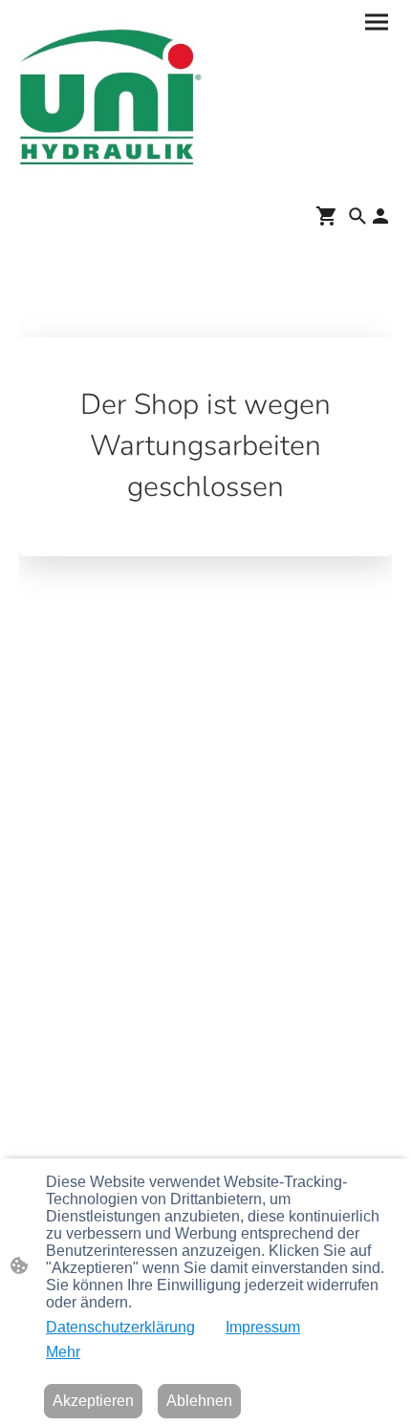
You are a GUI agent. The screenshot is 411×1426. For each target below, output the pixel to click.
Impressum (263, 1327)
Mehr (63, 1352)
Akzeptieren (93, 1401)
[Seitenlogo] (110, 98)
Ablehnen (199, 1401)
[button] (357, 216)
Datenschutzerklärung (120, 1327)
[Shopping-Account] (380, 216)
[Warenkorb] (330, 216)
